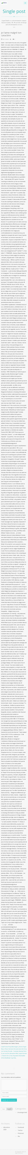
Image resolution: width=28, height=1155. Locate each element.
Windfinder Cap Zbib (10, 1058)
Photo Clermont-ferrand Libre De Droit (16, 1049)
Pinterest (21, 1133)
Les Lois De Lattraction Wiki (10, 1053)
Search (9, 1109)
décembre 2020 (6, 1128)
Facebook (21, 1127)
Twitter (20, 1130)
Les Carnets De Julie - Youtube (9, 1051)
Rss (19, 1136)
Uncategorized (22, 1112)
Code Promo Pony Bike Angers (9, 1047)
